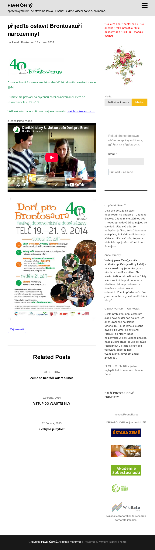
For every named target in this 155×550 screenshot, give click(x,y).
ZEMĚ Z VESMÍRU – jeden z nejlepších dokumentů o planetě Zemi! (124, 370)
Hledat (108, 96)
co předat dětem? (115, 205)
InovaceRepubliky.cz (126, 414)
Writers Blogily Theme (112, 541)
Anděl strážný (113, 254)
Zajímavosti (17, 329)
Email (112, 153)
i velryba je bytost (51, 429)
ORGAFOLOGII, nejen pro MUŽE (126, 422)
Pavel (15, 42)
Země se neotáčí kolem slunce (52, 378)
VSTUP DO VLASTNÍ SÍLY (51, 403)
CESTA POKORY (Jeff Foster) (122, 308)
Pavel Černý (20, 5)
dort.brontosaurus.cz (81, 111)
